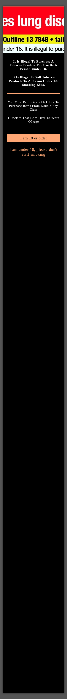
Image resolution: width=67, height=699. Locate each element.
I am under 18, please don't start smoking (33, 151)
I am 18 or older (33, 138)
